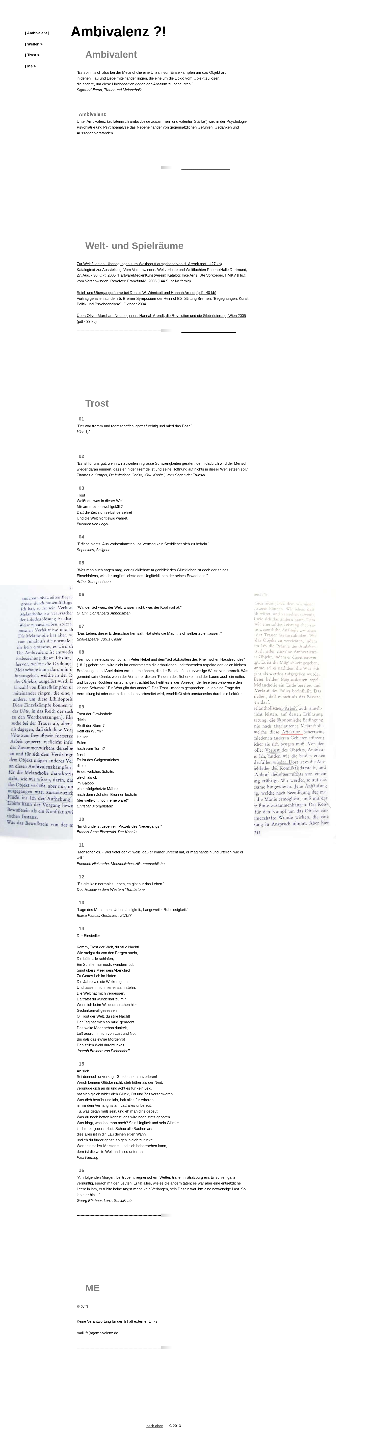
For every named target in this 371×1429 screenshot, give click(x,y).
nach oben (154, 1426)
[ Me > (30, 66)
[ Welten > (34, 44)
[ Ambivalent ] (37, 33)
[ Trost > (32, 55)
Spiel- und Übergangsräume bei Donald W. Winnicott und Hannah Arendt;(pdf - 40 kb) (146, 292)
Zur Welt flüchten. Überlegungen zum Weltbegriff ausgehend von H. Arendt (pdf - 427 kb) (149, 264)
